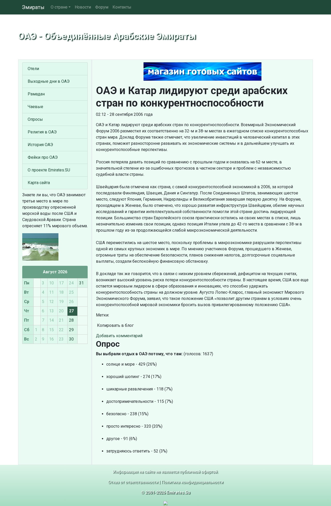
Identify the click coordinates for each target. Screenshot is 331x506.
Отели (33, 68)
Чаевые (35, 106)
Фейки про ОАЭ (43, 157)
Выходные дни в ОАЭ (49, 81)
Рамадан (36, 94)
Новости (83, 7)
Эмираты (33, 7)
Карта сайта (39, 182)
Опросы (35, 119)
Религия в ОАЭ (42, 132)
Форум (101, 7)
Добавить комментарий (119, 335)
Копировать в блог (115, 325)
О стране (59, 7)
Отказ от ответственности (133, 482)
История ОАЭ (40, 144)
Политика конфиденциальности (192, 482)
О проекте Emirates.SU (49, 170)
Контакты (121, 7)
